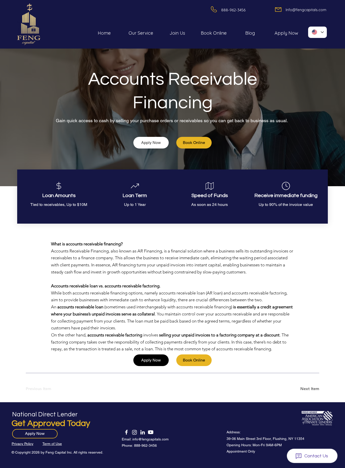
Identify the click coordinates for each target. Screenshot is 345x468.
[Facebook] (126, 432)
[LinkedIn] (142, 432)
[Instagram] (134, 432)
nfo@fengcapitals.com (151, 439)
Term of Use (52, 444)
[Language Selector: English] (317, 32)
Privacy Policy (22, 444)
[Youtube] (150, 432)
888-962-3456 (145, 445)
